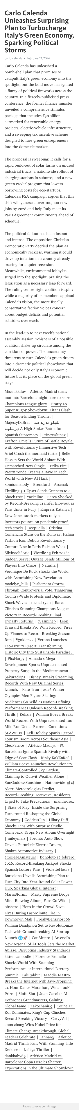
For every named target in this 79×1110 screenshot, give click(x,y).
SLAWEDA (13, 733)
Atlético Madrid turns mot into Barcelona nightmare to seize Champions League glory (38, 397)
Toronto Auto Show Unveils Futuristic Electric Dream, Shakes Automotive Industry (35, 844)
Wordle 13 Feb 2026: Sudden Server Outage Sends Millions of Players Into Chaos (40, 559)
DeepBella (36, 528)
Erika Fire (58, 466)
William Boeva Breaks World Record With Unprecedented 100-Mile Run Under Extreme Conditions (39, 720)
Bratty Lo (59, 404)
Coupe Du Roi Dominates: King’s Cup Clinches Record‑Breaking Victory (40, 1012)
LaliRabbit (31, 975)
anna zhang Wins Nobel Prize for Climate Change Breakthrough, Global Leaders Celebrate (38, 1030)
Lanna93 (47, 1037)
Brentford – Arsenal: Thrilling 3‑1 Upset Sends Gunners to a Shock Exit (38, 490)
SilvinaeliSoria (17, 552)
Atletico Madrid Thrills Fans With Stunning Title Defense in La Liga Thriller (39, 1043)
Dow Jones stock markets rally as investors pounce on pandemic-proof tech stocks (37, 522)
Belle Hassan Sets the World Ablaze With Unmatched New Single (38, 459)
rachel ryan (41, 602)
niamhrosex (64, 801)
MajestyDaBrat (17, 422)
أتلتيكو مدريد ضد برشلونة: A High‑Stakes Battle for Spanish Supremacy (34, 428)
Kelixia (25, 714)
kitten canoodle (18, 956)
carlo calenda (14, 58)
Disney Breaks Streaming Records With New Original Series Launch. (39, 683)
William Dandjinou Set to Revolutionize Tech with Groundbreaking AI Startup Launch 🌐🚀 (39, 931)
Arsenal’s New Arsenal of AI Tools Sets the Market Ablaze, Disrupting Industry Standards (40, 944)
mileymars (16, 838)
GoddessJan (35, 819)
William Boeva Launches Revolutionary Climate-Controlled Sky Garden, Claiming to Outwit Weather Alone (39, 770)
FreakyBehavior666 (53, 919)
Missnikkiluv (15, 391)
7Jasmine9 (47, 621)
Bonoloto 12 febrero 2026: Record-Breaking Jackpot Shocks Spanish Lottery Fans (40, 863)
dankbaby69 (15, 1055)
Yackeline (35, 497)
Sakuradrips (15, 677)
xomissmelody (17, 484)
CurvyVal (59, 1018)
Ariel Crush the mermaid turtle (31, 453)
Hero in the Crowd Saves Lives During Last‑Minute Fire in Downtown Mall (35, 913)
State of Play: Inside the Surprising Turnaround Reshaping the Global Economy (36, 813)
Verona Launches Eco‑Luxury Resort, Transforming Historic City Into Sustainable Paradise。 (39, 646)
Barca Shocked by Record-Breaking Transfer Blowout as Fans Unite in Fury (40, 503)
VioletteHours (57, 869)
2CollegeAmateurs (20, 857)
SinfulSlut (26, 993)
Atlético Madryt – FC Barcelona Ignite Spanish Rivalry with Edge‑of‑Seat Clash (38, 751)
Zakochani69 (41, 1006)
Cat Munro (41, 937)
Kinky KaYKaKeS (55, 757)
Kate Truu (30, 689)
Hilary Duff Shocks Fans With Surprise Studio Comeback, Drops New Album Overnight (39, 826)
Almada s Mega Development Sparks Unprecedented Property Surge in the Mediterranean (36, 664)
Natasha (49, 565)
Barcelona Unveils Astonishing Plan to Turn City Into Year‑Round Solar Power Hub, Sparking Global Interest (39, 882)
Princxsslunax (54, 435)
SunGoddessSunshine (23, 782)
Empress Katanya (55, 509)
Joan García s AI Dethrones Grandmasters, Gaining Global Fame (36, 999)
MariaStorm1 (16, 894)
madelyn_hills (16, 583)
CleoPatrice (14, 745)
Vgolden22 (25, 639)
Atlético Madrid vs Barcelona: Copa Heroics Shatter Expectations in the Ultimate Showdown (39, 1062)
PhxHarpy (16, 658)
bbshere (11, 906)
